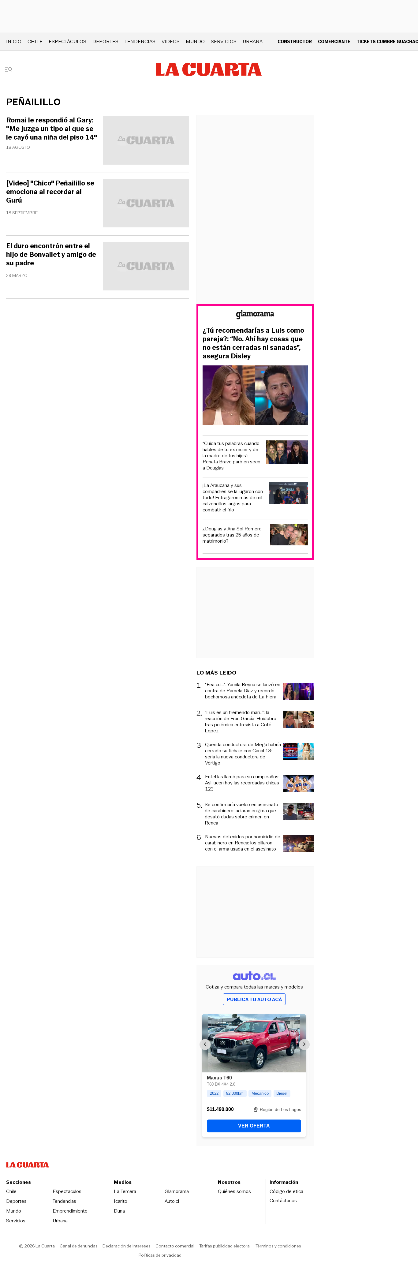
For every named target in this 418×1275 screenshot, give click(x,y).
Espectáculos (67, 41)
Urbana (253, 41)
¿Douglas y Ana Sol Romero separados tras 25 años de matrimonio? (232, 535)
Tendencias (140, 41)
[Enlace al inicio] (255, 315)
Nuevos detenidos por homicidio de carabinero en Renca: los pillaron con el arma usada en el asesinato (242, 843)
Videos (171, 41)
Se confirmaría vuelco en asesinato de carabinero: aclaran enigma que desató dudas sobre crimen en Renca (241, 814)
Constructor (295, 41)
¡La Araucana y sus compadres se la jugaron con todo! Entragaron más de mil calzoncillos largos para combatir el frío (233, 497)
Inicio (13, 41)
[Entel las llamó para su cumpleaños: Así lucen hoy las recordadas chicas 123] (298, 784)
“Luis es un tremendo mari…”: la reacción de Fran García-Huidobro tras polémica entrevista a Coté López (240, 721)
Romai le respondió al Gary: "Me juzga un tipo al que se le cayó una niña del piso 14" (51, 129)
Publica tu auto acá (254, 999)
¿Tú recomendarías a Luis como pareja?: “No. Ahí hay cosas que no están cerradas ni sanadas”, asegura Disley (253, 343)
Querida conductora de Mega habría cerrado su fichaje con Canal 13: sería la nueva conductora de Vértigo (243, 754)
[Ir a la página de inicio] (209, 69)
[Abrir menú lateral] (10, 69)
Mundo (195, 41)
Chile (35, 41)
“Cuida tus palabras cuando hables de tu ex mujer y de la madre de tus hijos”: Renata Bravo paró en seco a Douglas (231, 455)
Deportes (105, 41)
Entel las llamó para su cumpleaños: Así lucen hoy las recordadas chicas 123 (242, 783)
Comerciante (334, 41)
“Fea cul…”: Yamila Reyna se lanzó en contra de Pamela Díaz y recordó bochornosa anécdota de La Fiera (242, 691)
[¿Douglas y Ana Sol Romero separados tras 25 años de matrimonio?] (289, 535)
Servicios (224, 41)
